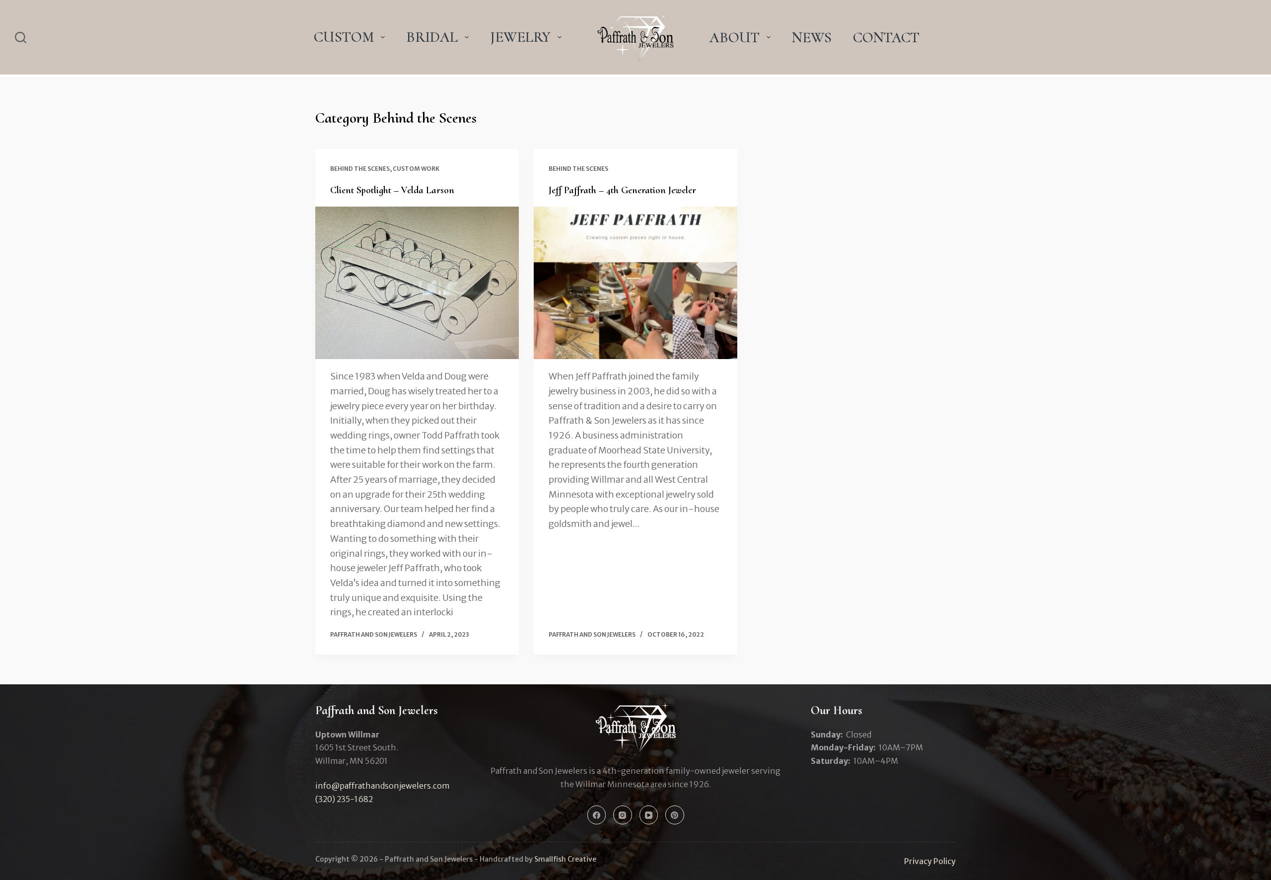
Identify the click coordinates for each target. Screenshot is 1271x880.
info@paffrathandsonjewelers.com (382, 786)
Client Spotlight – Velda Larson (392, 190)
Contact (886, 37)
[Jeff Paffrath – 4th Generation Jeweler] (635, 283)
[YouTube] (648, 815)
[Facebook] (596, 815)
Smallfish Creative (565, 859)
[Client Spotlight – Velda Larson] (417, 283)
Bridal (432, 37)
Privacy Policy (930, 861)
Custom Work (416, 168)
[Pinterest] (674, 815)
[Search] (20, 37)
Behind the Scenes (360, 168)
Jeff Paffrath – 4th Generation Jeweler (622, 190)
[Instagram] (622, 815)
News (812, 37)
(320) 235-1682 (344, 799)
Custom (344, 37)
